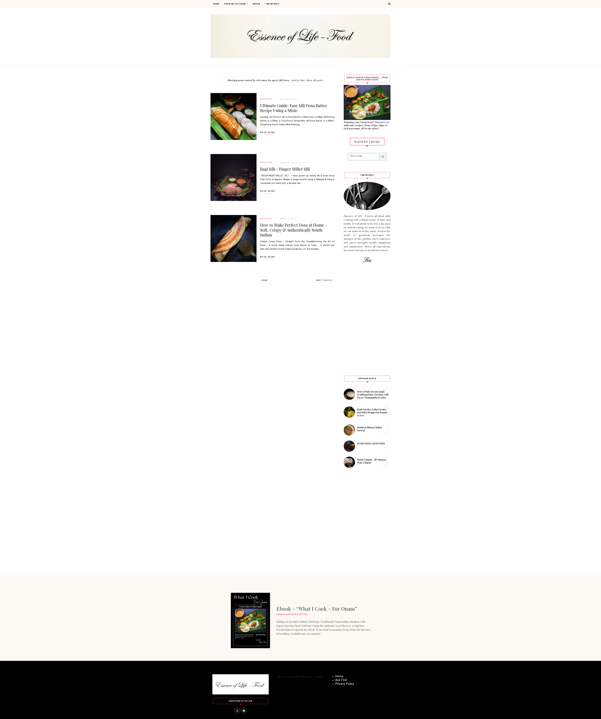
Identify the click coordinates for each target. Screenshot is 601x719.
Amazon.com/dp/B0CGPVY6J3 (292, 614)
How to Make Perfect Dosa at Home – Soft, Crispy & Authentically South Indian (294, 229)
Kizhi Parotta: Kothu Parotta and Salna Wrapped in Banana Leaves (372, 412)
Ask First (341, 680)
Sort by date (298, 80)
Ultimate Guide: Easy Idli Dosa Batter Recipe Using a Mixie (293, 108)
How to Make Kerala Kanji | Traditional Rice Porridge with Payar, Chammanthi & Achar (373, 394)
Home (216, 4)
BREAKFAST (266, 99)
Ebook (256, 4)
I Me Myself (272, 4)
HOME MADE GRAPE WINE (371, 443)
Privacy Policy (344, 683)
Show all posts (314, 80)
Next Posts (323, 280)
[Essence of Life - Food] (240, 693)
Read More (267, 132)
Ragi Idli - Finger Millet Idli (285, 169)
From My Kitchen (235, 4)
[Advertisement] (367, 319)
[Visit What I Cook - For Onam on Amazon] (250, 620)
